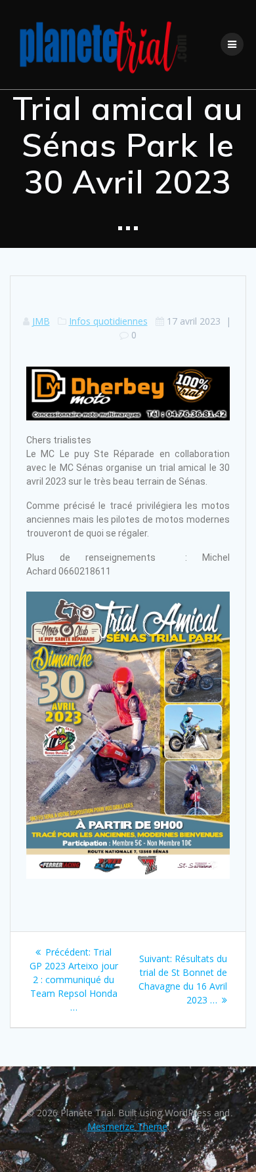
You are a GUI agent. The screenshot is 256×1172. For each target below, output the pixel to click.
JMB (41, 321)
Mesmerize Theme (127, 1126)
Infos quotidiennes (108, 321)
